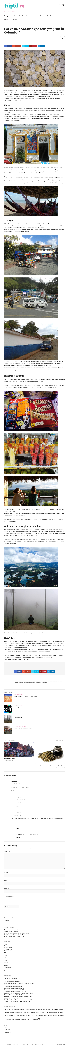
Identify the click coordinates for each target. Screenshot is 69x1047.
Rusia (5, 960)
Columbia (55, 1009)
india (21, 1012)
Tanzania (6, 965)
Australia (14, 19)
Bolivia (39, 1009)
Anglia (23, 1009)
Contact (6, 922)
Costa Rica (60, 1009)
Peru (61, 1012)
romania (16, 1015)
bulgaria (43, 1009)
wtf (4, 970)
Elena (5, 998)
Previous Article (10, 740)
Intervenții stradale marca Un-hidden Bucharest (26, 707)
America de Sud (24, 16)
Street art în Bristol (9, 758)
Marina (14, 781)
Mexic (44, 1012)
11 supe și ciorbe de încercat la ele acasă (13, 929)
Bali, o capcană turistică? (14, 978)
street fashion (7, 964)
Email (6, 880)
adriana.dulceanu (8, 993)
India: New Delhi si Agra (13, 980)
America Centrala (52, 16)
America (6, 945)
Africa (6, 19)
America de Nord (38, 16)
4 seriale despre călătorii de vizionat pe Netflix (14, 934)
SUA (35, 1015)
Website (6, 888)
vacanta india (56, 1015)
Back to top (60, 1044)
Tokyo (42, 1015)
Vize (5, 969)
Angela (5, 994)
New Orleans (53, 1012)
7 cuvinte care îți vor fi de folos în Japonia (23, 993)
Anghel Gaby (16, 813)
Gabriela (6, 988)
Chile (51, 1009)
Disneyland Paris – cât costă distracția (17, 991)
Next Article (60, 740)
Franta (9, 1012)
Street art (30, 1015)
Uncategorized (20, 694)
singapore (20, 1015)
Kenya (37, 1012)
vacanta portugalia (11, 1019)
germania (14, 1012)
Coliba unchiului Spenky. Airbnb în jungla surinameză (16, 933)
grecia (18, 1012)
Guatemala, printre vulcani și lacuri (18, 989)
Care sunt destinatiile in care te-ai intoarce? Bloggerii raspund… (25, 999)
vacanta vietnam (26, 1019)
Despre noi (6, 920)
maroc (40, 1012)
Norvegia (58, 1012)
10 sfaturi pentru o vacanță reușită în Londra (14, 936)
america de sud (18, 1009)
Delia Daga (6, 1001)
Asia (13, 16)
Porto (5, 1015)
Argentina (27, 1009)
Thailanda (39, 1015)
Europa (6, 16)
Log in (5, 1027)
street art (6, 962)
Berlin (36, 1009)
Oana (8, 37)
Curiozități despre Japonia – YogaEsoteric (13, 983)
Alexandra (6, 985)
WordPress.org (7, 1032)
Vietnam (34, 1019)
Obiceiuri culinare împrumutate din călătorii (52, 766)
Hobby (15, 694)
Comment (7, 851)
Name (6, 872)
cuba (5, 1012)
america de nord (9, 1009)
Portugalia (10, 1015)
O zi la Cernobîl (18, 717)
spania (25, 1015)
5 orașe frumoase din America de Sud (23, 728)
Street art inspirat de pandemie (11, 931)
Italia (28, 1012)
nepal (48, 1012)
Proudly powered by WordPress (13, 1044)
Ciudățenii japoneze (29, 983)
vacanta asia (50, 1015)
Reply (13, 790)
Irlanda (25, 1012)
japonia (32, 1012)
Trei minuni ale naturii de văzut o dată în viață (25, 696)
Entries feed (7, 1029)
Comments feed (7, 1031)
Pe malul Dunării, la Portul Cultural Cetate (20, 1001)
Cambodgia (47, 1009)
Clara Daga (7, 999)
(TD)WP (41, 1044)
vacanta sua (19, 1019)
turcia (45, 1015)
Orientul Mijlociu (8, 959)
